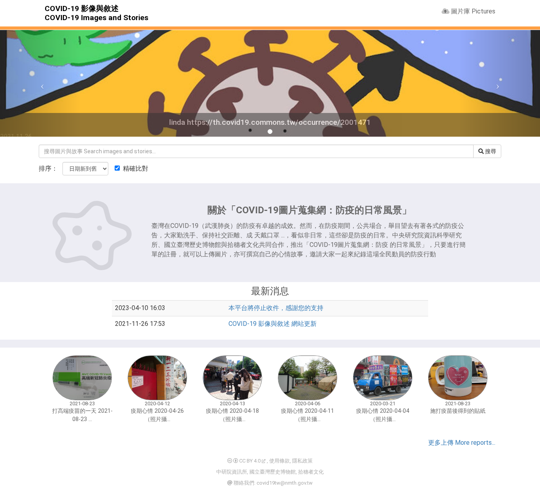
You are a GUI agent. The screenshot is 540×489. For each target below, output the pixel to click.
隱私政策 (302, 461)
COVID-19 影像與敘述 (82, 8)
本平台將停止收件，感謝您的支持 (275, 308)
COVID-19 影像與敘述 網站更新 (272, 323)
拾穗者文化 (311, 472)
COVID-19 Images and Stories (96, 17)
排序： (48, 168)
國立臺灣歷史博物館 (272, 472)
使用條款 (279, 461)
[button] (40, 83)
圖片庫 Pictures (472, 11)
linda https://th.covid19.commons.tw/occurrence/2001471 (270, 122)
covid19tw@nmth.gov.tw (285, 483)
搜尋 (490, 151)
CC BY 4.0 (249, 461)
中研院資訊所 (231, 472)
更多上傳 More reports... (461, 442)
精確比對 (134, 168)
